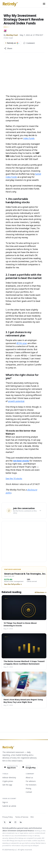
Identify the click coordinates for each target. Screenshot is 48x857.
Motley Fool (12, 35)
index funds (28, 138)
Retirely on (12, 43)
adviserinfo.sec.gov (18, 843)
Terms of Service (21, 817)
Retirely (10, 3)
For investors (31, 785)
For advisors (31, 781)
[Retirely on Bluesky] (10, 822)
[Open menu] (44, 3)
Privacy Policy (7, 817)
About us (29, 778)
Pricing (28, 789)
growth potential (16, 401)
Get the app (7, 785)
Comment (30, 43)
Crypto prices (7, 781)
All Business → (40, 592)
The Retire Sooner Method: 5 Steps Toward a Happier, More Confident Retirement (24, 662)
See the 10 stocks (14, 478)
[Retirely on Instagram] (15, 822)
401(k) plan (21, 343)
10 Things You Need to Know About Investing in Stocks (20, 624)
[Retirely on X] (4, 822)
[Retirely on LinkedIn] (21, 822)
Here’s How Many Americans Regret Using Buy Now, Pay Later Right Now (23, 700)
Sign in (5, 802)
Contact (29, 792)
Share (9, 48)
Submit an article (9, 806)
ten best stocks (21, 460)
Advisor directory (9, 778)
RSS (32, 817)
